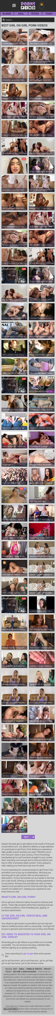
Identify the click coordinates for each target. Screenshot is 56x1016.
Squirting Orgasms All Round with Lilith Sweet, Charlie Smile (42, 300)
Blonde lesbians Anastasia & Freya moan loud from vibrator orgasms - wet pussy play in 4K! (14, 629)
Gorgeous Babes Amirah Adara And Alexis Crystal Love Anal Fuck (42, 117)
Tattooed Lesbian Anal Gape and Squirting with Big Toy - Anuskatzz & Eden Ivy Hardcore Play (14, 409)
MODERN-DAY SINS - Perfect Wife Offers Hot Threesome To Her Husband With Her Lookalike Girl (14, 117)
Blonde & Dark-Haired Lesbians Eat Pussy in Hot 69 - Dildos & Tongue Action (42, 574)
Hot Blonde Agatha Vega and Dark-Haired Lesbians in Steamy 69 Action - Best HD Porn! (42, 629)
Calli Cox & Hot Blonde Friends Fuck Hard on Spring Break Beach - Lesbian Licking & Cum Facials (14, 483)
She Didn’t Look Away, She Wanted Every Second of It (42, 43)
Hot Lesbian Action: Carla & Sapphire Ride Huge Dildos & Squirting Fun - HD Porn (14, 574)
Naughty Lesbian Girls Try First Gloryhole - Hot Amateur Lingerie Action (42, 538)
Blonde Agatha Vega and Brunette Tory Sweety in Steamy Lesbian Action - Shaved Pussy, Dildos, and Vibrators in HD (42, 739)
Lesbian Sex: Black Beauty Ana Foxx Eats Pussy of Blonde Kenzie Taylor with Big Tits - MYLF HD (42, 373)
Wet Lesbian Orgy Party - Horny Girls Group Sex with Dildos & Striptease (14, 355)
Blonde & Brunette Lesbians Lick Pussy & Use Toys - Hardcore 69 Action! (42, 556)
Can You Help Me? (38, 501)
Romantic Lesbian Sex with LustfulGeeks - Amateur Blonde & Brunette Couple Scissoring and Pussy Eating (42, 409)
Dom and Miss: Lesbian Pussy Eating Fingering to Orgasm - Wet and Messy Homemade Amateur (14, 757)
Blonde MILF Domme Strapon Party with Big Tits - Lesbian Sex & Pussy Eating (14, 556)
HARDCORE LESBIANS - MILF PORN (14, 98)
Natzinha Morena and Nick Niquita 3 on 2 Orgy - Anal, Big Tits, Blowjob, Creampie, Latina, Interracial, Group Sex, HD (42, 336)
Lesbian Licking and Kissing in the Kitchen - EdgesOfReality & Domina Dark (14, 739)
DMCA (21, 969)
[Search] (4, 20)
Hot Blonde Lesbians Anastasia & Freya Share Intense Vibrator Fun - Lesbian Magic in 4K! (42, 648)
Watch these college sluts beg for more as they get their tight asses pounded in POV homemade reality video (14, 794)
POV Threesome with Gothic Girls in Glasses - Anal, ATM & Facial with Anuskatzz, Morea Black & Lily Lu (42, 391)
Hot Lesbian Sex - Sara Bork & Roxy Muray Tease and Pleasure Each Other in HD (42, 483)
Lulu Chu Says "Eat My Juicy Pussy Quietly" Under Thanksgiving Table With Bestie (14, 135)
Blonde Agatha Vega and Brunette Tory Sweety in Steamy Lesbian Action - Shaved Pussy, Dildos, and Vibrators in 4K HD (42, 757)
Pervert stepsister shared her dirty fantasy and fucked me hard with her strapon (42, 153)
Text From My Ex (9, 153)
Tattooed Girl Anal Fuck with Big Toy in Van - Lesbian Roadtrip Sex (14, 373)
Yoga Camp (7, 464)
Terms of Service (34, 969)
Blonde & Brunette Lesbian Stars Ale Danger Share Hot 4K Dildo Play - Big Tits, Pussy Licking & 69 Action (42, 593)
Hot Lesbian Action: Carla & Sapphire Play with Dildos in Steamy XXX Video (14, 593)
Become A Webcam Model (24, 972)
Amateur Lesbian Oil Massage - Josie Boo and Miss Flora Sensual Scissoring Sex (42, 428)
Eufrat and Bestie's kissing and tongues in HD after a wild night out (14, 43)
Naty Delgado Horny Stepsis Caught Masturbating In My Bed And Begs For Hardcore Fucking (14, 428)
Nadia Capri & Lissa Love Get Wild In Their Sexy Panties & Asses (42, 812)
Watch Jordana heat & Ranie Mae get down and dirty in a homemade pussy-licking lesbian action (42, 794)
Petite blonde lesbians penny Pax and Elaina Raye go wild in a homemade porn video (14, 812)
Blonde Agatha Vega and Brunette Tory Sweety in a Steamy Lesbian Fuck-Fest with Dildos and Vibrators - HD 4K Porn (14, 648)
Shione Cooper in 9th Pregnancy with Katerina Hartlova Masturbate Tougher (42, 171)
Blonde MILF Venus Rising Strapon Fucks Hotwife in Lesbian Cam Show (42, 519)
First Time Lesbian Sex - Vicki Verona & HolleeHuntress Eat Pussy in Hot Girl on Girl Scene (14, 538)
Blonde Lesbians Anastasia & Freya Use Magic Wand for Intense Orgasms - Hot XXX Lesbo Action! (14, 684)
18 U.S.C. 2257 (11, 969)
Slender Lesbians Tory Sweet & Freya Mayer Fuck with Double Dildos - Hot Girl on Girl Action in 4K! (14, 776)
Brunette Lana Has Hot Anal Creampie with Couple (14, 80)
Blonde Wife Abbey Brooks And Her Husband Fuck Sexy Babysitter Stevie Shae (42, 135)
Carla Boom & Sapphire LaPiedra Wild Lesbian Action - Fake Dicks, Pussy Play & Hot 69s (14, 721)
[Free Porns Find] (28, 10)
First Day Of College (39, 446)
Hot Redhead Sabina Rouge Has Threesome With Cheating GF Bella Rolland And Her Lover (42, 62)
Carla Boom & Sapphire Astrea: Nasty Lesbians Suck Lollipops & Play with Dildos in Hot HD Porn (42, 684)
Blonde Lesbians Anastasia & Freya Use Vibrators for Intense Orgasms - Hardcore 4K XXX (14, 703)
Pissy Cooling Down (11, 318)
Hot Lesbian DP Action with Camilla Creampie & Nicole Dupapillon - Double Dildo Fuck (14, 446)
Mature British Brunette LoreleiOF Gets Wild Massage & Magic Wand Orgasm (42, 464)
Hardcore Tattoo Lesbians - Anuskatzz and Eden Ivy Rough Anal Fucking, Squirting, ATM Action (42, 355)
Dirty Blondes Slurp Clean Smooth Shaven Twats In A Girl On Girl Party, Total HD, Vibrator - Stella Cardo (42, 98)
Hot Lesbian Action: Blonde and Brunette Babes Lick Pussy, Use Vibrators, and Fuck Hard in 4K (42, 703)
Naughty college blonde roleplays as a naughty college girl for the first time (14, 831)
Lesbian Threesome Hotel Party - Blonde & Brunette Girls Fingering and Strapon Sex (42, 318)
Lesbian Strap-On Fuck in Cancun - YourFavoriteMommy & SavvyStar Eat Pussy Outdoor (42, 611)
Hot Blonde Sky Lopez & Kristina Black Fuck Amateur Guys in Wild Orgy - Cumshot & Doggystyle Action (14, 519)
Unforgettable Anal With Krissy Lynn (42, 80)
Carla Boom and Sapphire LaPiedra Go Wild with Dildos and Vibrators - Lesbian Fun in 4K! (14, 666)
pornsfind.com (11, 1009)
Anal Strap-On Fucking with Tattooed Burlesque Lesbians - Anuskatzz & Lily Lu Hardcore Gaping (14, 336)
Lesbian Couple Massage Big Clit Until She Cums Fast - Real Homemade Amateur (42, 666)
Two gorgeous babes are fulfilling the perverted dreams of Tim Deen (42, 776)
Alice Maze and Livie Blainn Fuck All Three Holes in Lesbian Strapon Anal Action (42, 721)
